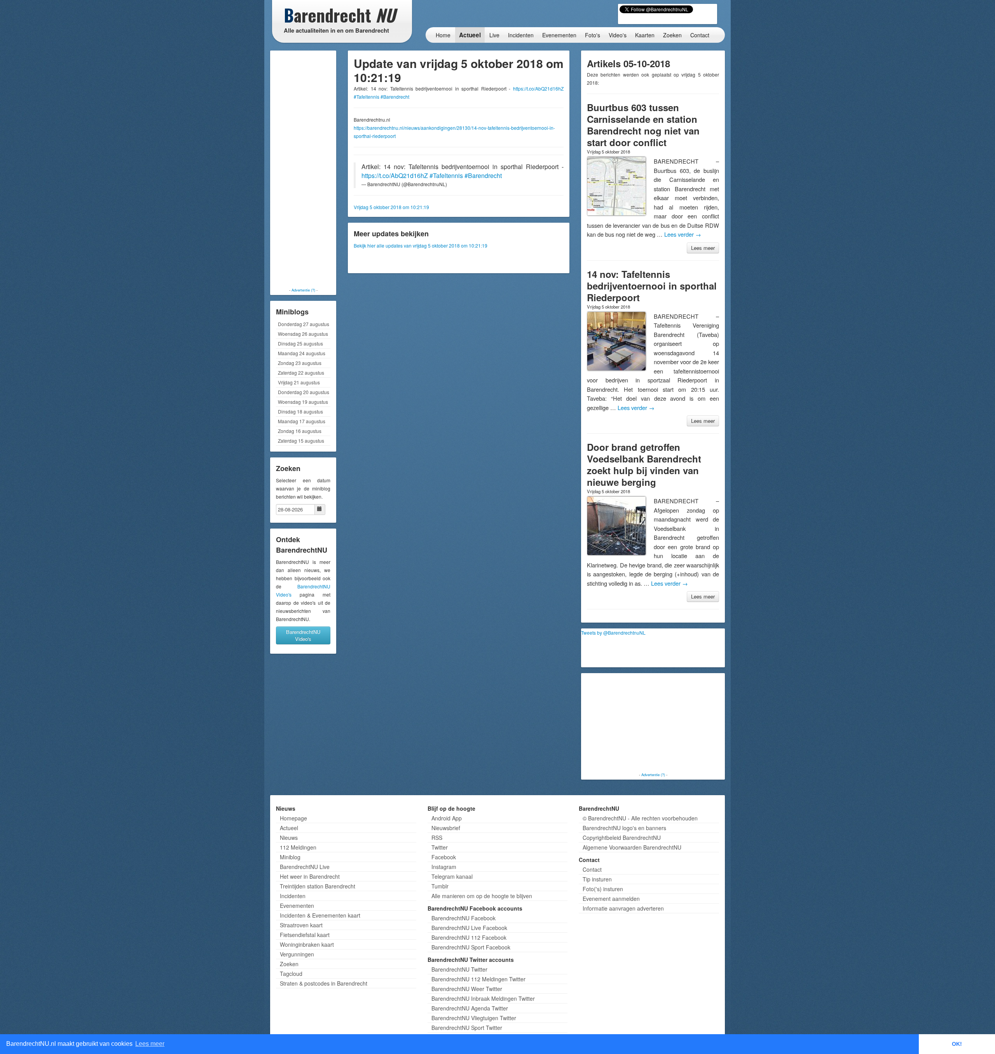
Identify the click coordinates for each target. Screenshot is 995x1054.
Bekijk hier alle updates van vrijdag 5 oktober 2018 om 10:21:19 (420, 245)
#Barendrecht (395, 96)
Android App (446, 818)
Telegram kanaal (452, 876)
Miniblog (290, 857)
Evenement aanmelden (611, 898)
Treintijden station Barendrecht (317, 886)
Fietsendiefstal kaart (305, 935)
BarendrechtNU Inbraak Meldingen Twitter (483, 998)
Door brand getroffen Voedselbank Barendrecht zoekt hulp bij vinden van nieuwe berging (644, 464)
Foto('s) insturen (603, 889)
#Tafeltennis (366, 96)
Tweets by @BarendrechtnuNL (613, 632)
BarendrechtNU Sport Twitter (466, 1027)
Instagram (443, 867)
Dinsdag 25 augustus (300, 343)
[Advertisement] (303, 169)
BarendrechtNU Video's (303, 635)
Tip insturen (597, 879)
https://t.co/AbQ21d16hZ (538, 88)
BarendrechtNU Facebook (463, 918)
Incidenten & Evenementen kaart (320, 915)
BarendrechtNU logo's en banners (624, 828)
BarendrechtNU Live (305, 867)
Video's (618, 35)
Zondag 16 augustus (299, 431)
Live (494, 35)
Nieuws (289, 837)
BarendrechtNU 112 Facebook (468, 937)
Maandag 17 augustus (301, 421)
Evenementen (559, 35)
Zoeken (672, 35)
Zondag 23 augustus (299, 362)
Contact (699, 35)
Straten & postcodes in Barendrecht (323, 983)
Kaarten (645, 35)
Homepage (293, 818)
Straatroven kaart (301, 925)
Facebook (443, 857)
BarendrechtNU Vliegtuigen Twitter (473, 1018)
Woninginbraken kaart (307, 944)
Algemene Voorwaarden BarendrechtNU (632, 847)
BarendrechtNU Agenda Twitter (469, 1008)
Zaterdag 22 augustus (301, 372)
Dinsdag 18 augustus (300, 411)
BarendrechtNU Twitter (459, 969)
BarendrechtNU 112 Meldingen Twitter (478, 979)
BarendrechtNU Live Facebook (469, 928)
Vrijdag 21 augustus (299, 382)
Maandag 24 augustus (301, 353)
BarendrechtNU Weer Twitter (466, 989)
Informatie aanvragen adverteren (623, 908)
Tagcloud (291, 973)
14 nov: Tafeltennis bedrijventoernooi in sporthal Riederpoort (652, 285)
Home (443, 35)
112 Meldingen (298, 847)
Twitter (439, 847)
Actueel (470, 35)
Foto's (592, 35)
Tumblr (440, 886)
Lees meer (703, 247)
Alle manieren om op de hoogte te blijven (481, 896)
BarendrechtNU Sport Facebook (470, 947)
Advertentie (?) (303, 290)
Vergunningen (297, 954)
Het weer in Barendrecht (310, 876)
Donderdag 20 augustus (303, 392)
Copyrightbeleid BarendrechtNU (622, 837)
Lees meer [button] (149, 1043)
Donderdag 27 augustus (303, 324)
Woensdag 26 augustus (303, 333)
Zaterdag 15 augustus (301, 440)
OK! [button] (957, 1044)
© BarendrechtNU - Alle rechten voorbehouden (640, 818)
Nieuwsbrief (445, 828)
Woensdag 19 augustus (303, 401)
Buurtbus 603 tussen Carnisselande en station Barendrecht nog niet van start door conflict (643, 125)
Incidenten (521, 35)
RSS (436, 837)
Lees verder (682, 234)
